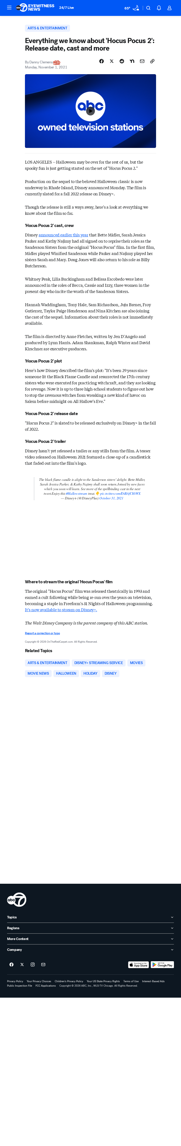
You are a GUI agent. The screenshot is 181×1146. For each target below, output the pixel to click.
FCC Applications (46, 985)
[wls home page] (16, 900)
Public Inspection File (19, 985)
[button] (9, 7)
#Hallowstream (76, 493)
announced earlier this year (63, 235)
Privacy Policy (15, 981)
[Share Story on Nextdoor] (132, 61)
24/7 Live (66, 7)
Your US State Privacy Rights (103, 981)
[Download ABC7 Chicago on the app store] (138, 964)
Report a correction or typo (42, 633)
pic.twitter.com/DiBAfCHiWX (120, 493)
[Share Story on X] (111, 61)
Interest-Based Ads (153, 981)
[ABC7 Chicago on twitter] (22, 964)
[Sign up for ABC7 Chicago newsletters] (43, 964)
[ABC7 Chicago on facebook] (11, 964)
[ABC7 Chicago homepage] (35, 8)
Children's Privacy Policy (69, 981)
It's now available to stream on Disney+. (61, 609)
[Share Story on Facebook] (101, 61)
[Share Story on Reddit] (122, 61)
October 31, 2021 (111, 498)
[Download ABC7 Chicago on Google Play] (162, 964)
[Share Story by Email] (142, 61)
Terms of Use (131, 981)
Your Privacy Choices (39, 981)
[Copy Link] (152, 61)
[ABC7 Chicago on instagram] (32, 964)
